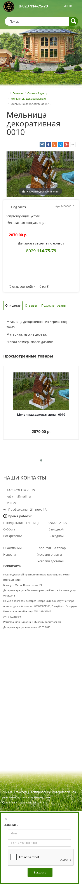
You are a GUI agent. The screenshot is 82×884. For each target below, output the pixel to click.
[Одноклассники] (54, 144)
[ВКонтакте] (42, 144)
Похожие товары (53, 305)
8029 (41, 250)
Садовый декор (37, 93)
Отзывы (31, 305)
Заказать (40, 872)
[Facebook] (48, 144)
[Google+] (66, 144)
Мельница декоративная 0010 (41, 414)
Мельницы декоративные (28, 99)
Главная (18, 93)
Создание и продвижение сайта (23, 802)
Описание (13, 305)
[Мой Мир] (60, 144)
